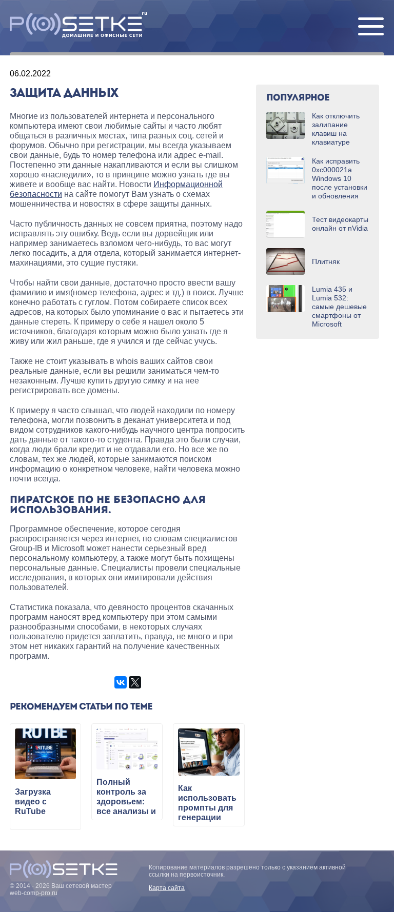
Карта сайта (167, 887)
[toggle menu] (371, 27)
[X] (135, 682)
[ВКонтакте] (120, 682)
